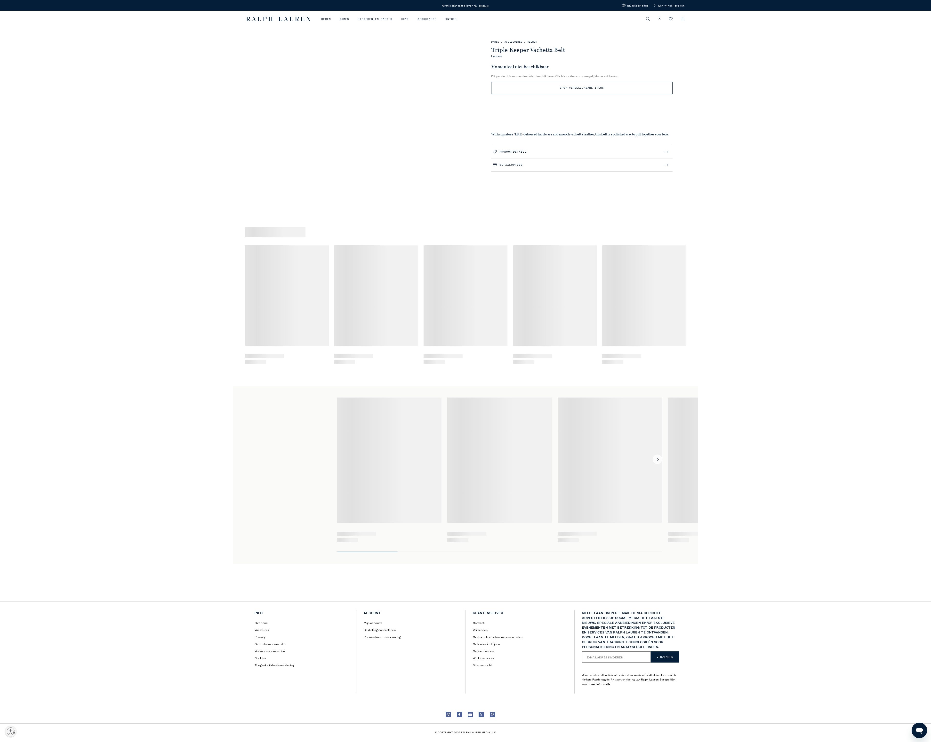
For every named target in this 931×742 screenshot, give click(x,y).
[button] (635, 5)
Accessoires (513, 42)
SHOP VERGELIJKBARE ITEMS (582, 88)
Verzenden (665, 657)
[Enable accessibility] (10, 731)
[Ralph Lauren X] (481, 714)
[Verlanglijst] (671, 19)
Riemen (532, 42)
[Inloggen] (659, 18)
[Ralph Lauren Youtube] (470, 714)
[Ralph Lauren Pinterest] (492, 714)
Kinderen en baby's (375, 19)
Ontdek (451, 19)
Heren (326, 19)
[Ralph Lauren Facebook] (459, 714)
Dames (344, 19)
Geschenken (427, 19)
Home (405, 19)
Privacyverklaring (622, 679)
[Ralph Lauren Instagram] (448, 714)
